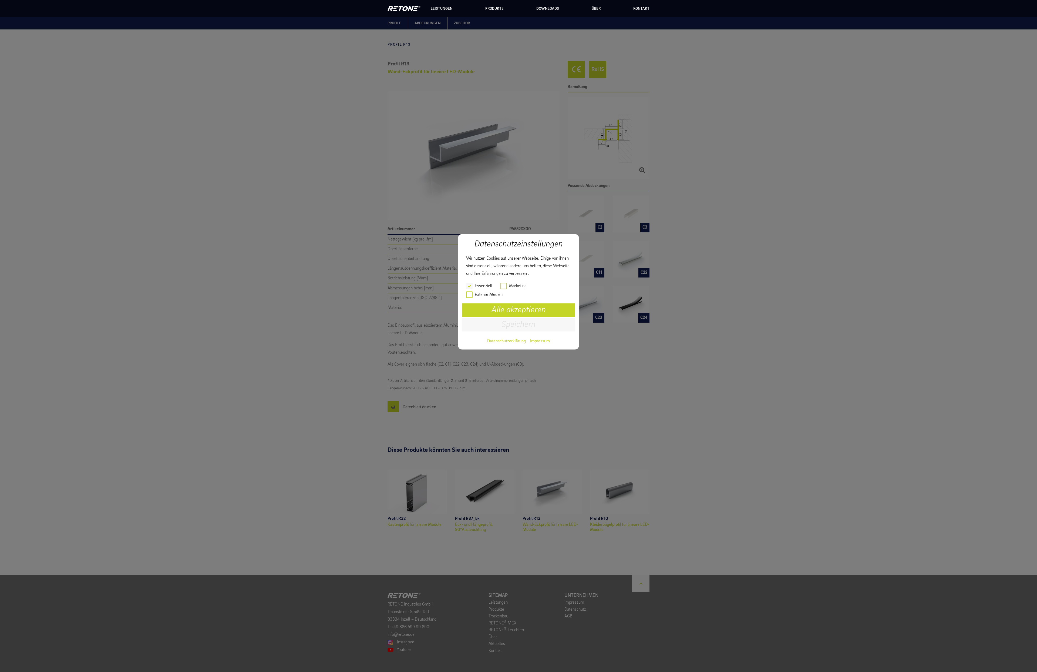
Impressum (540, 341)
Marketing (518, 286)
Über (596, 9)
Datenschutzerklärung (506, 341)
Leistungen (442, 9)
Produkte (494, 9)
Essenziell (483, 286)
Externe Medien (489, 294)
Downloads (547, 9)
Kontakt (641, 9)
